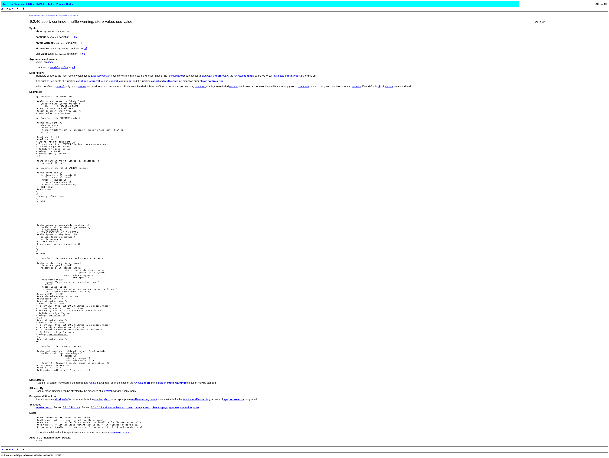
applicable (208, 75)
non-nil (60, 86)
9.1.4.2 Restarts (71, 407)
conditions (303, 86)
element (356, 86)
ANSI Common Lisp (36, 15)
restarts (82, 86)
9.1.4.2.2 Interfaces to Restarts (108, 407)
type (204, 81)
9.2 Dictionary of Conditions (68, 15)
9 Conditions (50, 15)
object (50, 62)
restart (225, 75)
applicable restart (100, 75)
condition (55, 67)
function (172, 75)
